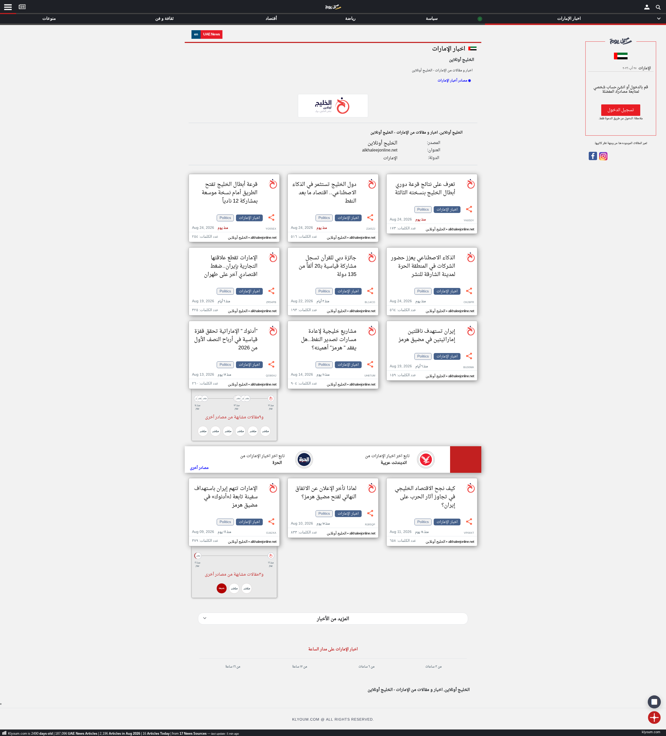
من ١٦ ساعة (232, 667)
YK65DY (469, 220)
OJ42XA (271, 533)
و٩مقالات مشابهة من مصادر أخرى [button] (234, 417)
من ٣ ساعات (433, 667)
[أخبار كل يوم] (333, 8)
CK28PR (469, 302)
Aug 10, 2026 (310, 523)
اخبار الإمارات (448, 48)
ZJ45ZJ (370, 229)
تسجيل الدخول (620, 110)
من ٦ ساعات (366, 667)
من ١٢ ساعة (299, 667)
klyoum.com (651, 732)
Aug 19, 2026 (211, 301)
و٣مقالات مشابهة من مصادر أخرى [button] (234, 574)
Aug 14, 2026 (310, 374)
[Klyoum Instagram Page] (602, 159)
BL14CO (370, 302)
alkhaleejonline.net (379, 150)
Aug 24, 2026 (408, 219)
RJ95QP (370, 524)
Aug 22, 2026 (310, 301)
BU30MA (468, 367)
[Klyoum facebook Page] (593, 159)
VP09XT (469, 533)
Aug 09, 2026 (211, 532)
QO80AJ (271, 375)
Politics (423, 209)
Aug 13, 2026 (211, 374)
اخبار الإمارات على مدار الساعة (333, 649)
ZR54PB (271, 302)
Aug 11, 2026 (409, 532)
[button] (234, 398)
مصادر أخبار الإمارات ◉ (454, 81)
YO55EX (271, 229)
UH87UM (369, 375)
